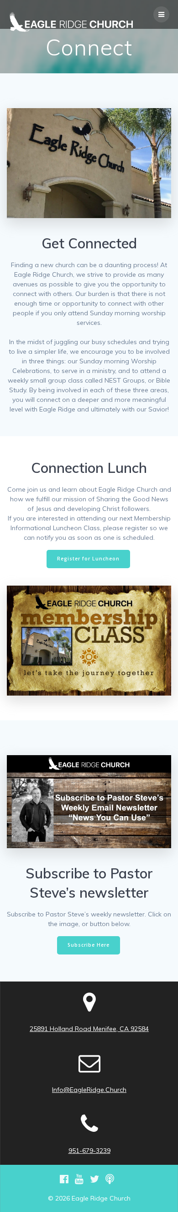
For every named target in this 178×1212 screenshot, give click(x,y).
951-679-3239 (89, 1150)
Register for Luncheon (88, 558)
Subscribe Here (89, 945)
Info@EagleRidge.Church (89, 1090)
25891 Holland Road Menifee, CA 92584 (89, 1029)
